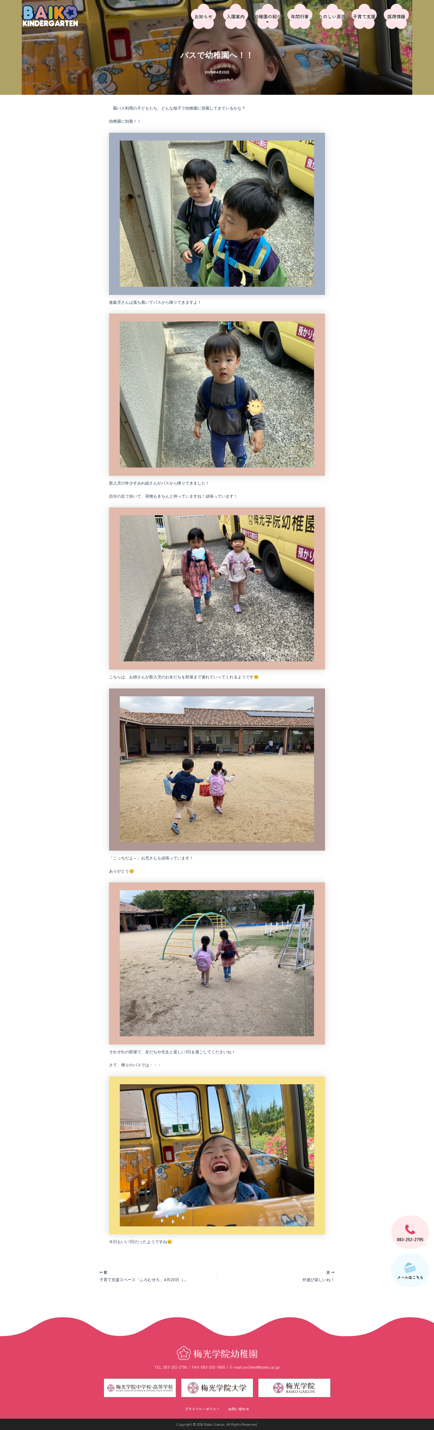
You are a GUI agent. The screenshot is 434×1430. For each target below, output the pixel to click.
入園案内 (236, 16)
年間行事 (300, 16)
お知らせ (203, 16)
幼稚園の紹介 (267, 16)
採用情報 (396, 16)
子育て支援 (364, 16)
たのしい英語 (332, 16)
